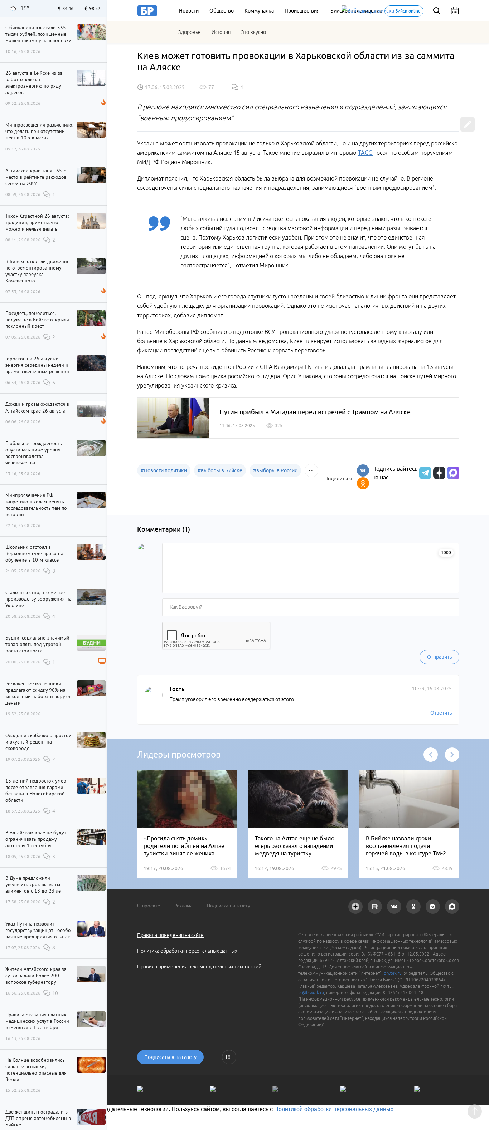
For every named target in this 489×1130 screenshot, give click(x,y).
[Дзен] (438, 473)
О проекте (148, 905)
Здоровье (189, 32)
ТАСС (365, 152)
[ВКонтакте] (363, 470)
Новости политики (164, 470)
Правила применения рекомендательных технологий (199, 966)
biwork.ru (393, 973)
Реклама (183, 905)
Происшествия (302, 11)
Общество (221, 11)
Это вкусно (253, 32)
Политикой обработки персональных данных (333, 1109)
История (221, 32)
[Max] (453, 473)
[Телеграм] (424, 473)
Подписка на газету (228, 905)
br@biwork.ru (311, 992)
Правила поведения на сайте (170, 935)
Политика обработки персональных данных (187, 951)
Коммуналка (259, 11)
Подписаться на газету (170, 1057)
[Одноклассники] (363, 483)
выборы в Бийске (220, 470)
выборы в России (275, 470)
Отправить (439, 657)
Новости (189, 11)
